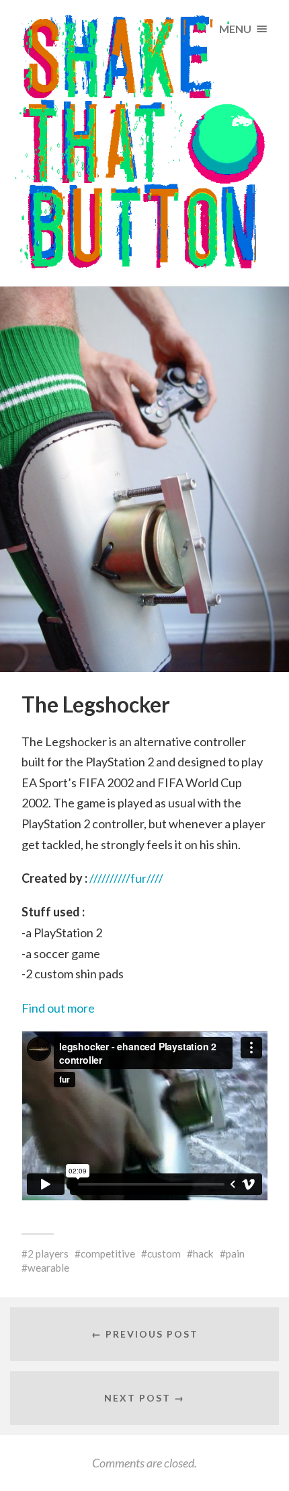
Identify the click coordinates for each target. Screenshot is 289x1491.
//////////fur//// (126, 878)
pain (235, 1253)
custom (164, 1253)
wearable (48, 1268)
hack (203, 1253)
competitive (108, 1253)
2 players (48, 1253)
